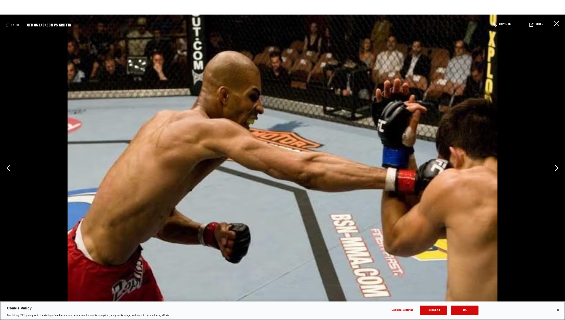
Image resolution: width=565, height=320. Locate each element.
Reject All (434, 310)
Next (556, 168)
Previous (8, 168)
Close (556, 23)
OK (465, 310)
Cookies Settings (403, 310)
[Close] (558, 310)
